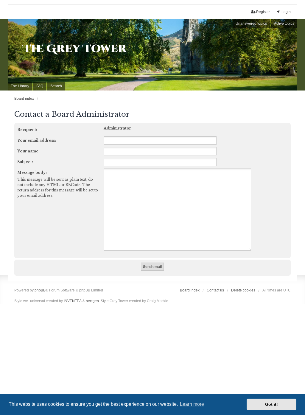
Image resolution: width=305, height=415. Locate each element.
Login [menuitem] (286, 12)
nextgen (92, 301)
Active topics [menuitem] (284, 23)
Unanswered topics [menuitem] (251, 23)
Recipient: (27, 129)
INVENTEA (73, 301)
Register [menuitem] (263, 12)
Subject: (25, 162)
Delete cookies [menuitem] (243, 290)
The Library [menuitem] (20, 86)
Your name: (28, 151)
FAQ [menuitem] (39, 86)
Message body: (32, 172)
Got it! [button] (271, 404)
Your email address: (36, 140)
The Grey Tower (75, 49)
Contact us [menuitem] (215, 290)
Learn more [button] (192, 404)
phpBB (40, 290)
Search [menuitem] (56, 86)
